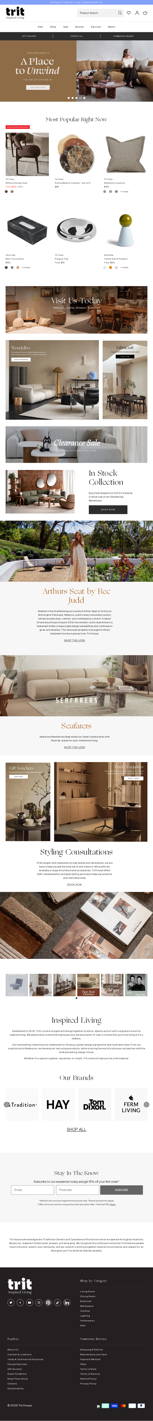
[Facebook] (20, 1302)
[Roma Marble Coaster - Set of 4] (76, 150)
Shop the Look (74, 640)
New (40, 26)
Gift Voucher (14, 1369)
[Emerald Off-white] (12, 268)
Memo (111, 26)
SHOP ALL (76, 1129)
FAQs (83, 1364)
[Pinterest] (48, 1302)
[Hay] (105, 192)
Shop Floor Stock (17, 1378)
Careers (12, 1383)
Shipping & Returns (91, 1349)
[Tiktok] (57, 1302)
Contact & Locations (19, 1354)
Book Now (74, 884)
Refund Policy (88, 1378)
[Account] (137, 13)
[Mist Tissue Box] (27, 226)
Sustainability (15, 1388)
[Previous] (6, 1104)
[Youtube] (29, 1302)
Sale (65, 26)
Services (96, 26)
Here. (113, 1204)
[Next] (146, 1104)
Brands (79, 26)
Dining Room (88, 1296)
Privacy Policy (88, 1383)
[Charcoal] (6, 268)
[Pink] (116, 268)
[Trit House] (15, 13)
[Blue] (105, 268)
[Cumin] (12, 192)
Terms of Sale (88, 1369)
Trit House (25, 1405)
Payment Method (90, 1359)
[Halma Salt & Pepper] (125, 226)
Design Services (17, 1364)
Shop (53, 26)
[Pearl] (18, 268)
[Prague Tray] (76, 226)
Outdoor (85, 1310)
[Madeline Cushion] (125, 150)
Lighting (85, 1315)
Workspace (86, 1306)
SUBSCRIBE (121, 1190)
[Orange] (111, 268)
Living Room (87, 1291)
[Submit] (120, 13)
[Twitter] (10, 1302)
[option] (76, 2)
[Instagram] (38, 1302)
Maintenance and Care (93, 1354)
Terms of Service (90, 1373)
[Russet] (116, 192)
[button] (69, 98)
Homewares (87, 1320)
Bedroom (86, 1301)
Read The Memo (17, 1373)
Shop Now (108, 509)
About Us (12, 1349)
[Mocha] (6, 192)
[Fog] (111, 192)
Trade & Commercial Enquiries (25, 1359)
